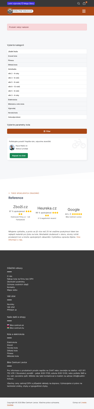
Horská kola (12, 348)
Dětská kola (12, 350)
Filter (48, 131)
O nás (9, 276)
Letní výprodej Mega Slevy (21, 3)
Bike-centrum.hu (16, 328)
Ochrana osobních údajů (17, 284)
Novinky (10, 304)
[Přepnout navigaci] (67, 11)
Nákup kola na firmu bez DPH (20, 279)
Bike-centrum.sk (16, 325)
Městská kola (13, 356)
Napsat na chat (18, 155)
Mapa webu (12, 290)
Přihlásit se (12, 310)
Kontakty (11, 287)
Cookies (10, 405)
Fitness (10, 353)
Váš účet (11, 307)
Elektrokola (12, 342)
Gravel (10, 345)
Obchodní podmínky (16, 282)
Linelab (83, 402)
